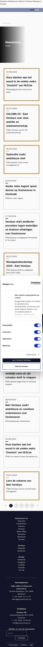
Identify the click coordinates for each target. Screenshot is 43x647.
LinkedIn (21, 565)
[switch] (37, 332)
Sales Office (21, 531)
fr (5, 23)
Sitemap (23, 645)
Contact (21, 539)
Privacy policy (13, 645)
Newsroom (21, 537)
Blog (37, 10)
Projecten (21, 521)
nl (1, 23)
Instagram (21, 562)
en (9, 23)
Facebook (21, 560)
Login (31, 645)
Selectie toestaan (21, 366)
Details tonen (31, 355)
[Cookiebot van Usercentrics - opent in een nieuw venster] (30, 283)
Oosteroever (21, 524)
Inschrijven (21, 638)
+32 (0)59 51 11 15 (8, 17)
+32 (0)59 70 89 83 (22, 620)
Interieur (21, 526)
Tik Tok (21, 570)
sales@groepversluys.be (9, 19)
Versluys (21, 529)
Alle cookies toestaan (21, 360)
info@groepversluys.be (21, 623)
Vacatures (21, 534)
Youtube (21, 567)
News (32, 10)
